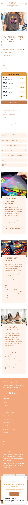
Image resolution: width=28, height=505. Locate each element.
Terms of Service (8, 416)
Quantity (3, 65)
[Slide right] (26, 34)
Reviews (5, 402)
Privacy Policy (7, 426)
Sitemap (5, 432)
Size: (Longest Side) (6, 52)
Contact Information (9, 429)
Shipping (3, 47)
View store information (9, 114)
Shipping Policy (7, 419)
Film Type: (3, 59)
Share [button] (4, 117)
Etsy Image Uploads (8, 412)
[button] (2, 4)
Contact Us (6, 405)
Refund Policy (7, 422)
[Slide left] (1, 34)
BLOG (4, 436)
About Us (5, 409)
